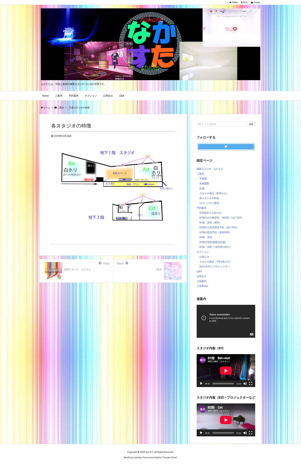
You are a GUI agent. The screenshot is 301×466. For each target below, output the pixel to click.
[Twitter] (226, 146)
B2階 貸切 (205, 237)
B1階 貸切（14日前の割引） (215, 246)
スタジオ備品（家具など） (214, 193)
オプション (203, 251)
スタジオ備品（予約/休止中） (215, 261)
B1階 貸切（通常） (210, 222)
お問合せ (201, 276)
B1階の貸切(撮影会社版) (212, 241)
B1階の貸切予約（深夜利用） (215, 232)
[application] (226, 321)
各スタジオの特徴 (209, 198)
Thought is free (169, 457)
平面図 (203, 178)
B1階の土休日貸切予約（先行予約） (219, 227)
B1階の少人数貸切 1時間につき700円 (220, 217)
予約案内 (201, 207)
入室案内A (202, 285)
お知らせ (204, 256)
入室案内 (201, 281)
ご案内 (200, 173)
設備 (201, 188)
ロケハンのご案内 (209, 202)
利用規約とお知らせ (210, 212)
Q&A (199, 271)
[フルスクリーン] (250, 383)
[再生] (201, 383)
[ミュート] (245, 383)
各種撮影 (204, 183)
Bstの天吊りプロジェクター (214, 266)
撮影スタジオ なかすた (210, 168)
